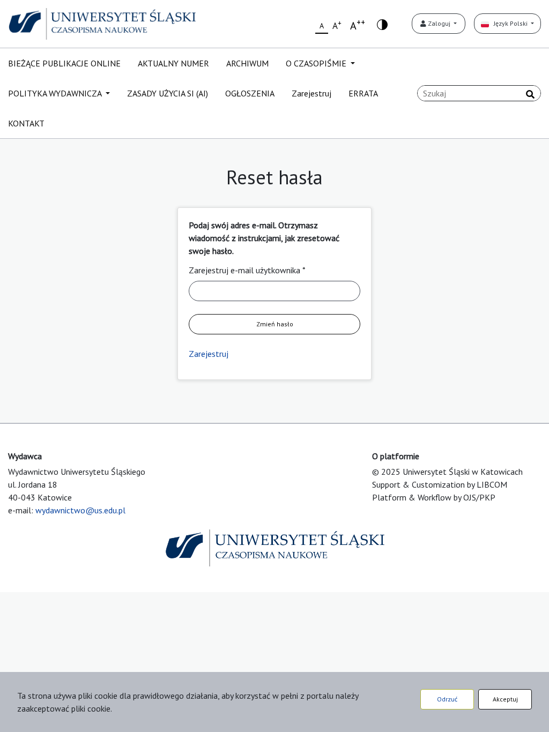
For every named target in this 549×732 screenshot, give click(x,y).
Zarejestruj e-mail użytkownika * (247, 270)
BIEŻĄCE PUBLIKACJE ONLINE (64, 63)
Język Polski (509, 23)
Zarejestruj (311, 93)
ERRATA (363, 93)
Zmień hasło (274, 324)
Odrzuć (447, 699)
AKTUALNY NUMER (173, 63)
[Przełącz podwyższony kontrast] (382, 24)
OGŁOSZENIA (249, 93)
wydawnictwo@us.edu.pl (80, 510)
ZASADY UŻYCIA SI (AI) (167, 93)
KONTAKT (26, 123)
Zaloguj (439, 23)
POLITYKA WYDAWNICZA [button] (55, 93)
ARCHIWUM (247, 63)
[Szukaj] (530, 94)
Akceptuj (505, 699)
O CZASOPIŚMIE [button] (317, 63)
